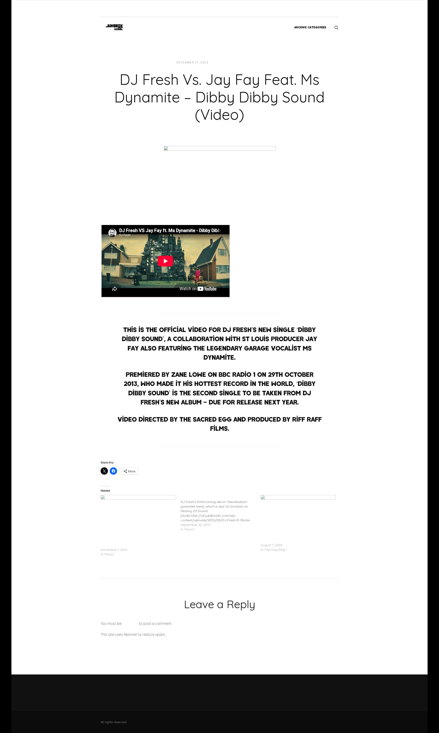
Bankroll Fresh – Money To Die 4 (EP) (288, 540)
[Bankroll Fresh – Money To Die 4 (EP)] (298, 516)
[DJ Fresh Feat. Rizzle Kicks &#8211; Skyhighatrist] (221, 513)
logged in (130, 623)
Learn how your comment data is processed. (204, 634)
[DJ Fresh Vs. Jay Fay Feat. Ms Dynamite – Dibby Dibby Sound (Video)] (220, 176)
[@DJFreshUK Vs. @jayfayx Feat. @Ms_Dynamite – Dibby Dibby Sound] (138, 516)
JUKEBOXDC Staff (227, 62)
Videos (253, 62)
